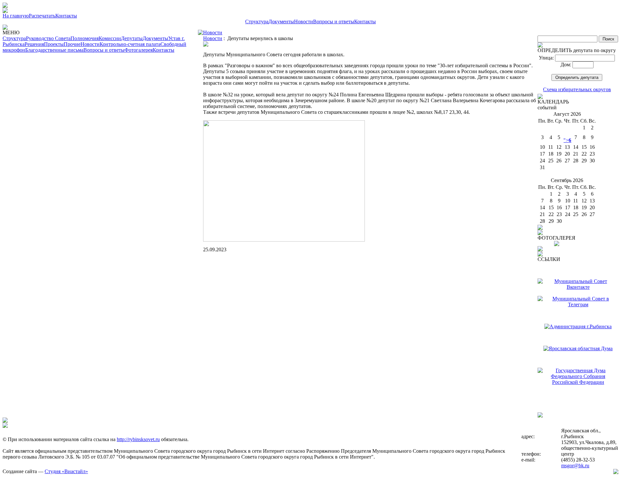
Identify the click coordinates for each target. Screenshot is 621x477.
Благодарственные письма (54, 50)
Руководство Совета (48, 38)
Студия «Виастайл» (66, 471)
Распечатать (42, 15)
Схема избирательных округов (577, 89)
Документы (281, 21)
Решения (34, 44)
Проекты (54, 44)
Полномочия (85, 38)
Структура (256, 21)
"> (567, 140)
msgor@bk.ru (575, 465)
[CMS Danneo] (615, 472)
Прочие (72, 44)
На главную (16, 15)
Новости (303, 21)
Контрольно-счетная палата (130, 44)
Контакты (66, 15)
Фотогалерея (139, 50)
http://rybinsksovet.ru (138, 439)
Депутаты (132, 38)
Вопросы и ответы (333, 21)
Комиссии (110, 38)
